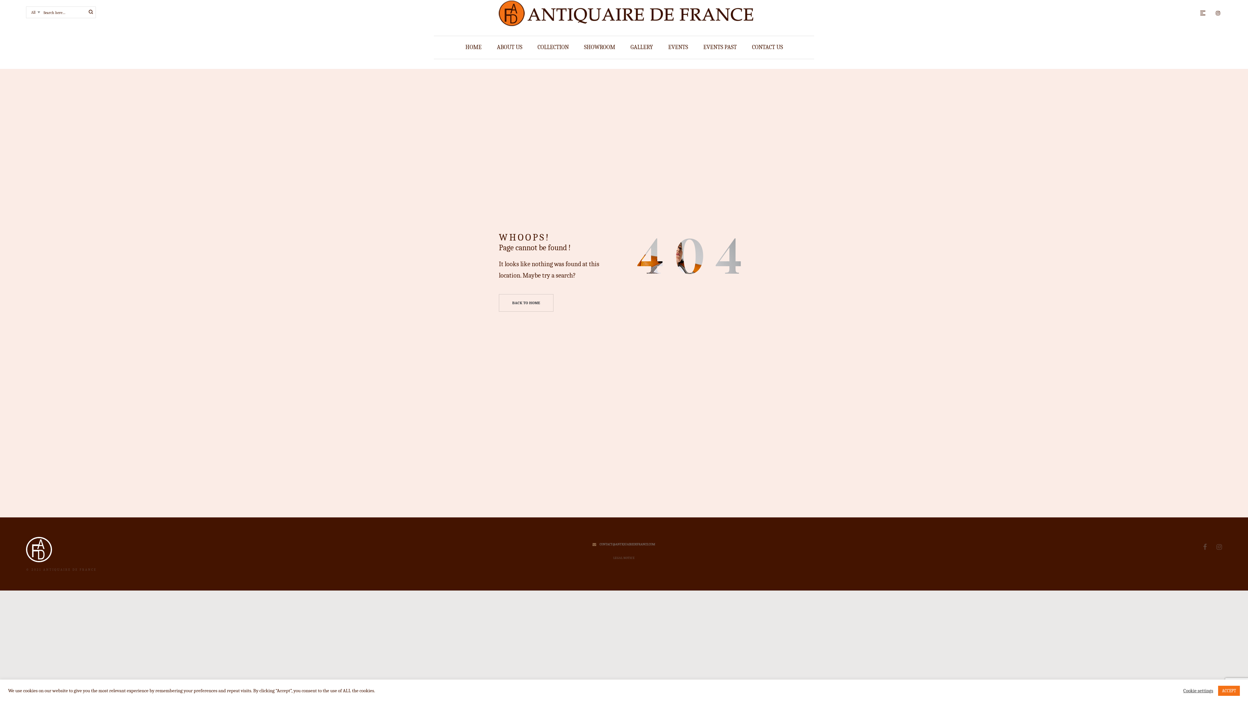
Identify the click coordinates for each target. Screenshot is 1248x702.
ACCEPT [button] (1229, 690)
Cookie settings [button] (1198, 691)
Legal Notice (624, 558)
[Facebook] (1205, 547)
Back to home (526, 303)
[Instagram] (1219, 547)
